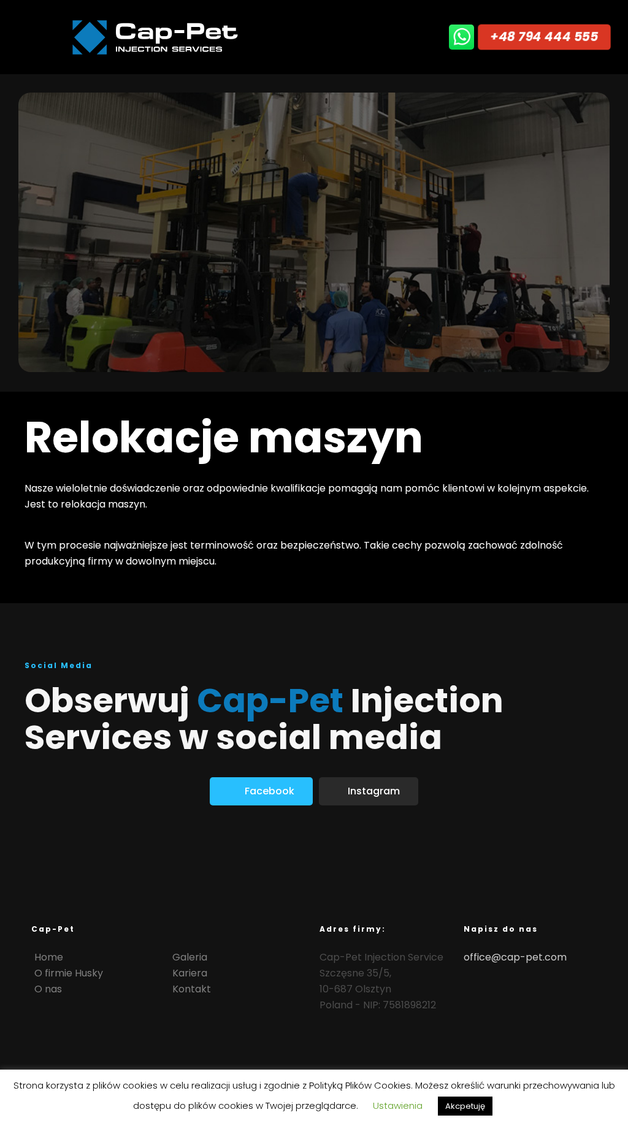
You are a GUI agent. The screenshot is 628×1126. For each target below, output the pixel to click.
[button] (261, 791)
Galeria (189, 957)
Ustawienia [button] (398, 1105)
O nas (48, 989)
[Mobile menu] (417, 36)
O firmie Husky (68, 973)
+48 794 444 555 (544, 36)
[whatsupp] (462, 37)
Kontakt (191, 989)
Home (48, 957)
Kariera (189, 973)
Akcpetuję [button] (465, 1106)
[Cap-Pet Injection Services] (156, 37)
